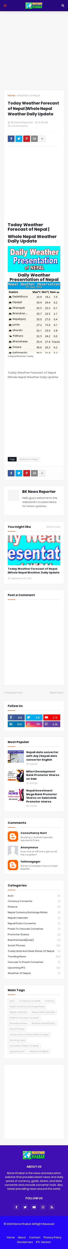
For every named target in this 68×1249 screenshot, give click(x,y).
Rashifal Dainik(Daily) (34, 940)
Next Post (56, 692)
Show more (53, 526)
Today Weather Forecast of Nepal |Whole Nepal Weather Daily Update (34, 570)
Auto (34, 895)
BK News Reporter (39, 491)
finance (34, 907)
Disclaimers (25, 1242)
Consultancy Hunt (34, 833)
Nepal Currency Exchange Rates (34, 912)
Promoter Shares (34, 934)
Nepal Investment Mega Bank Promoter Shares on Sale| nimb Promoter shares (41, 796)
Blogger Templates (32, 1230)
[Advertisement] (34, 50)
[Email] (34, 139)
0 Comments (20, 126)
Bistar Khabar (22, 1224)
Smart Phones (34, 945)
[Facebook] (11, 139)
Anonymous (29, 847)
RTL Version (43, 1242)
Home (11, 95)
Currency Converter (34, 901)
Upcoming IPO (34, 967)
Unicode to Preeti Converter (34, 962)
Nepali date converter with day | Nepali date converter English (42, 756)
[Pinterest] (26, 139)
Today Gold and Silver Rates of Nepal (34, 951)
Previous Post (14, 692)
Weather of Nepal (29, 95)
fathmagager (31, 861)
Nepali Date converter (34, 923)
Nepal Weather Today (21, 356)
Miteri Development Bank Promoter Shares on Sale (42, 775)
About (22, 1237)
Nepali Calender (34, 918)
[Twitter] (18, 139)
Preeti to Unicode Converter (34, 929)
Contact (34, 1237)
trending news (34, 956)
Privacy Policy (52, 1237)
